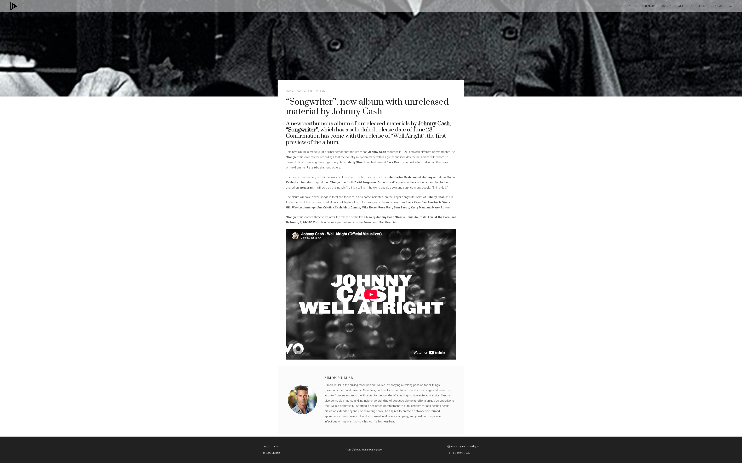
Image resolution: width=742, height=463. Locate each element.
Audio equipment (642, 6)
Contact (717, 6)
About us (698, 6)
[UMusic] (14, 6)
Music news (614, 6)
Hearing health (673, 6)
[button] (730, 6)
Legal (266, 446)
